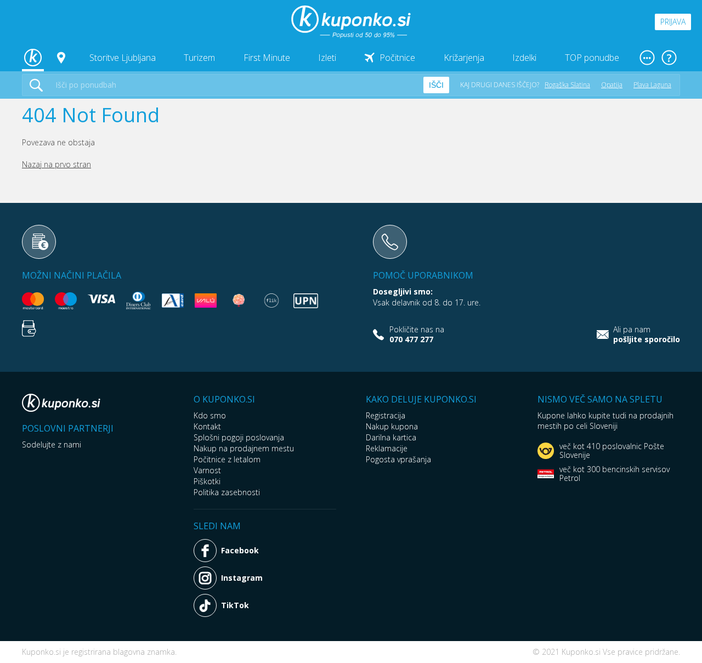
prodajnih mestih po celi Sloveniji (605, 420)
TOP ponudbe (592, 58)
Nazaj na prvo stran (56, 164)
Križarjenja (464, 58)
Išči (436, 85)
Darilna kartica (391, 437)
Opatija (611, 84)
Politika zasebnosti (227, 492)
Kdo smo (210, 415)
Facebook (240, 550)
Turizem (199, 58)
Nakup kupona (392, 426)
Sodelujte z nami (51, 444)
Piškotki (207, 481)
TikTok (235, 605)
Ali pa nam (646, 334)
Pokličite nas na (416, 334)
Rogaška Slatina (567, 84)
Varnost (207, 470)
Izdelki (524, 58)
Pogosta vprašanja (398, 459)
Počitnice (397, 58)
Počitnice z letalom (227, 459)
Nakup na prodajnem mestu (244, 448)
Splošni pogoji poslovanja (239, 437)
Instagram (242, 578)
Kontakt (207, 426)
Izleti (327, 58)
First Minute (267, 58)
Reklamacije (386, 448)
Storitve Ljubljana (122, 58)
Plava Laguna (652, 84)
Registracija (385, 415)
